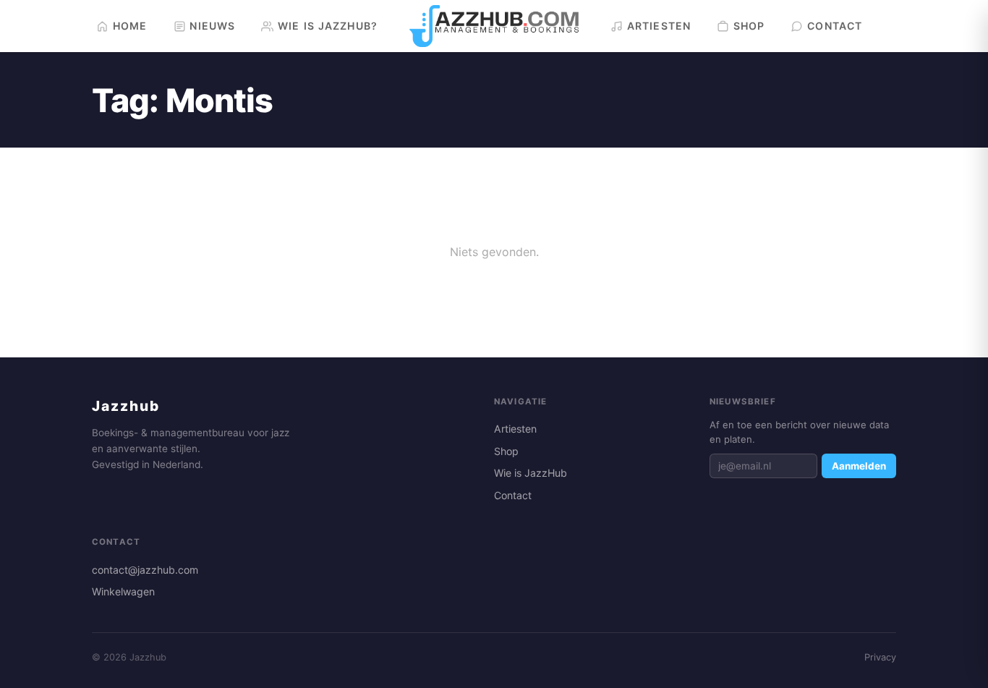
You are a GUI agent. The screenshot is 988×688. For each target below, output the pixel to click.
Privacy (880, 657)
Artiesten (515, 428)
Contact (513, 495)
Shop (506, 451)
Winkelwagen (123, 591)
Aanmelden (859, 466)
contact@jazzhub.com (145, 570)
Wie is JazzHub (530, 473)
